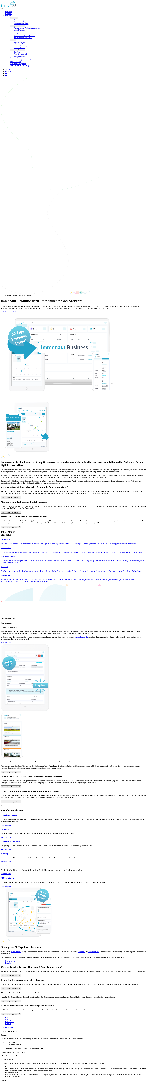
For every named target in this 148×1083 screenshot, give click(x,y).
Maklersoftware (93, 952)
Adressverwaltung (20, 22)
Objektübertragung (16, 58)
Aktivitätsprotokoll (20, 54)
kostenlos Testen (7, 312)
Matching (17, 34)
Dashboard (17, 52)
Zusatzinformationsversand (23, 38)
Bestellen (8, 71)
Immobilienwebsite (81, 637)
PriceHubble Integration (18, 64)
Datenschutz (9, 1022)
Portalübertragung (8, 866)
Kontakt (8, 963)
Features (8, 16)
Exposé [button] (12, 40)
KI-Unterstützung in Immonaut (20, 60)
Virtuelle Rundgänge (21, 46)
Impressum (9, 1028)
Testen (7, 69)
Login (7, 73)
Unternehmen (10, 1018)
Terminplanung (19, 20)
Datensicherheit (19, 56)
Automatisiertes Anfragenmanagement (27, 28)
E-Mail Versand (19, 30)
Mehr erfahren (6, 825)
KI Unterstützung (7, 878)
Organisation (5, 829)
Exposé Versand (19, 42)
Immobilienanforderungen (10, 841)
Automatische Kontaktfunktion (24, 36)
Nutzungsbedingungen (13, 1020)
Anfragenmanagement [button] (17, 26)
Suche (16, 32)
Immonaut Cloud (15, 62)
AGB (7, 1026)
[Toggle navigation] (2, 8)
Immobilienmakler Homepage (20, 66)
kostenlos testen (6, 643)
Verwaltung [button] (13, 18)
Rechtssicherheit (19, 48)
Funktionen (81, 952)
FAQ (11, 68)
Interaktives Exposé (20, 44)
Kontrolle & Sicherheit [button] (17, 50)
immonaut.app (16, 952)
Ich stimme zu (12, 1042)
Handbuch (8, 14)
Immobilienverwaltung (21, 24)
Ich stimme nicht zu (14, 1045)
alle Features (17, 312)
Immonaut (8, 12)
